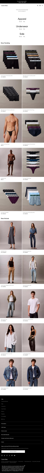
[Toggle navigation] (42, 5)
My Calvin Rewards (5, 434)
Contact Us (3, 406)
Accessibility (3, 416)
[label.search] (37, 5)
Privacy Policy (21, 461)
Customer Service (4, 401)
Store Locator (4, 431)
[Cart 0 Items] (40, 5)
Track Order (3, 408)
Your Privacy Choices (6, 470)
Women (20, 2)
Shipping (3, 413)
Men (22, 2)
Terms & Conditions (13, 462)
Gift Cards (3, 427)
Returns (2, 411)
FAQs (2, 403)
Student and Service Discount (7, 438)
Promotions (3, 423)
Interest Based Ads (28, 461)
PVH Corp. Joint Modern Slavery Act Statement (9, 461)
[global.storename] (4, 5)
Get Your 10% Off (13, 451)
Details (25, 2)
